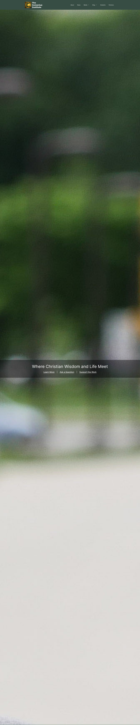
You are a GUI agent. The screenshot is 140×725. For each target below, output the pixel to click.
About (72, 5)
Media (85, 5)
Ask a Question (67, 372)
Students (102, 5)
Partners (111, 5)
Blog (93, 5)
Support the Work (87, 372)
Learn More (49, 372)
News (78, 5)
